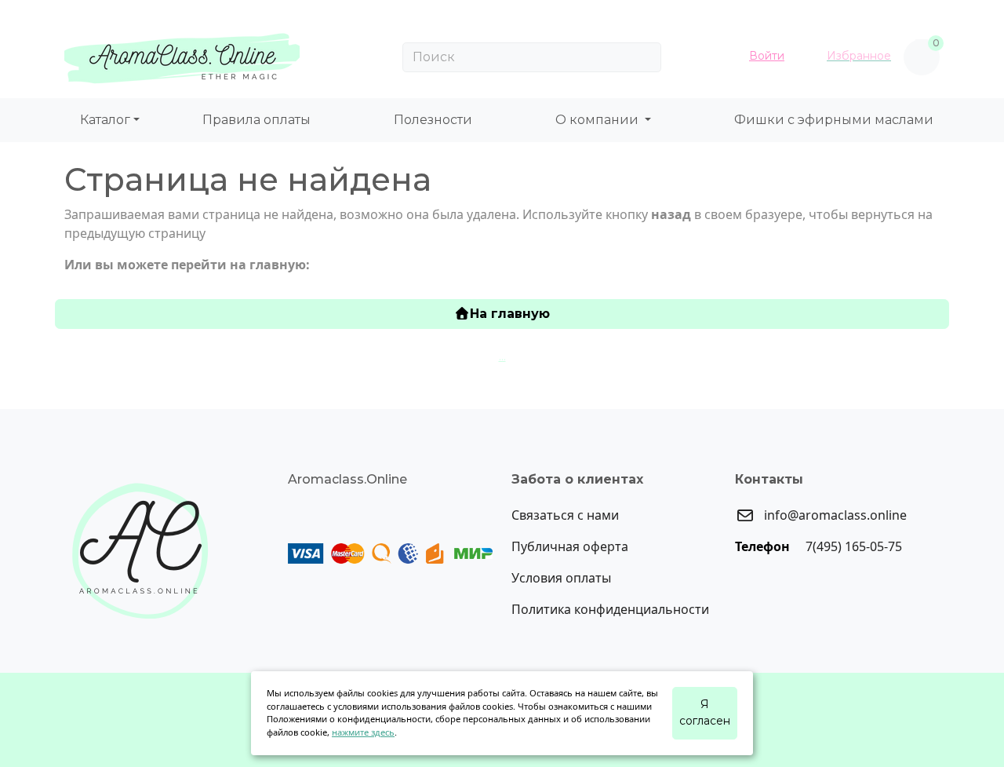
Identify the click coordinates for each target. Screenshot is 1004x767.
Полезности (433, 119)
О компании (598, 119)
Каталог (105, 119)
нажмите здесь (363, 732)
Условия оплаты (561, 577)
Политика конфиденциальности (610, 609)
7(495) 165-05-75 (852, 546)
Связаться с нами (565, 515)
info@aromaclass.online (834, 515)
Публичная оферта (569, 546)
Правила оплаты (256, 119)
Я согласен (704, 712)
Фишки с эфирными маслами (833, 119)
